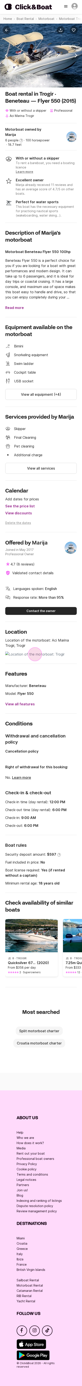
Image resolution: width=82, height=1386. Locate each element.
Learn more (21, 777)
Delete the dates (18, 523)
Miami (21, 1238)
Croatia (22, 1243)
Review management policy (37, 1211)
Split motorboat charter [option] (39, 1031)
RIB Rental (24, 1296)
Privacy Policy (27, 1164)
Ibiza (20, 1259)
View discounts (18, 513)
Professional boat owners (35, 1158)
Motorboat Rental (30, 1285)
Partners (23, 1185)
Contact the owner (41, 611)
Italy (20, 1254)
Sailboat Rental (28, 1280)
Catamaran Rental (30, 1290)
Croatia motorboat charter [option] (39, 1043)
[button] (61, 30)
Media (21, 1148)
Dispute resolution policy (35, 1206)
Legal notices (26, 1179)
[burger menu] (66, 6)
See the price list (20, 506)
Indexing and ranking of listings (39, 1200)
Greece (22, 1249)
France (22, 1264)
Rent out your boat (31, 1153)
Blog (20, 1195)
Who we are (25, 1138)
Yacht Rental (26, 1301)
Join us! (22, 1190)
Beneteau (37, 685)
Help (20, 1132)
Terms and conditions (32, 1174)
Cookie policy (27, 1169)
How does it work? (30, 1143)
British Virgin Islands (31, 1270)
